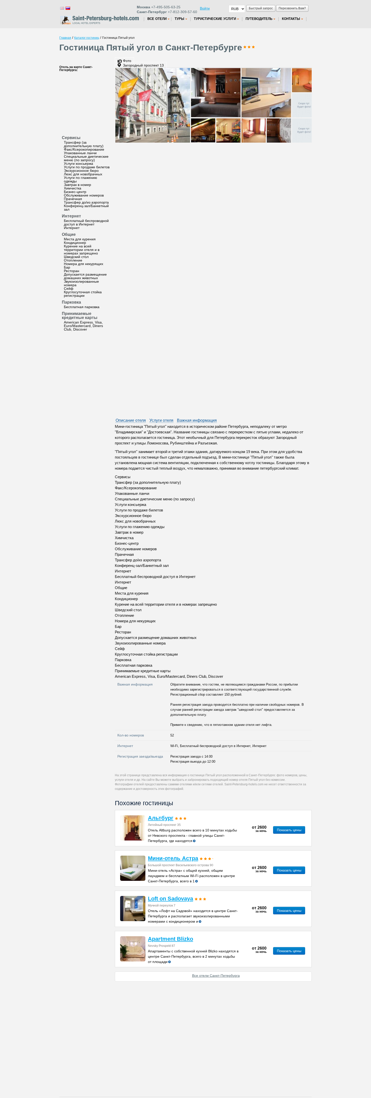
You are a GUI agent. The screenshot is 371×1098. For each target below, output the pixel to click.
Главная (65, 38)
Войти (205, 8)
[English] (62, 8)
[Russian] (68, 8)
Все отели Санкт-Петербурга (216, 976)
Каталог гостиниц (86, 38)
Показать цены (289, 830)
